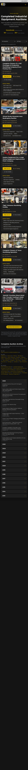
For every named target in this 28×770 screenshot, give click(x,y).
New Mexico (15, 358)
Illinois (25, 358)
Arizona (9, 355)
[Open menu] (25, 4)
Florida (17, 357)
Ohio (21, 358)
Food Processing (16, 372)
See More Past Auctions (13, 326)
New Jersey (5, 360)
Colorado (16, 361)
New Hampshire (23, 361)
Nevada (19, 355)
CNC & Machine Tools (6, 366)
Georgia (12, 360)
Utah (2, 358)
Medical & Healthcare (14, 374)
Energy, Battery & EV (6, 372)
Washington (8, 358)
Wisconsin (3, 361)
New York (18, 360)
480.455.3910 (24, 1)
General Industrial (17, 366)
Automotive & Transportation (16, 371)
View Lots (6, 76)
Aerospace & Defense (6, 368)
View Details (8, 79)
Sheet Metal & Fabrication (19, 368)
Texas (14, 355)
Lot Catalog (17, 76)
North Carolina (11, 357)
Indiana (22, 357)
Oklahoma (3, 357)
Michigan (10, 361)
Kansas (23, 360)
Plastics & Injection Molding (7, 369)
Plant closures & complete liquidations (9, 352)
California (3, 355)
